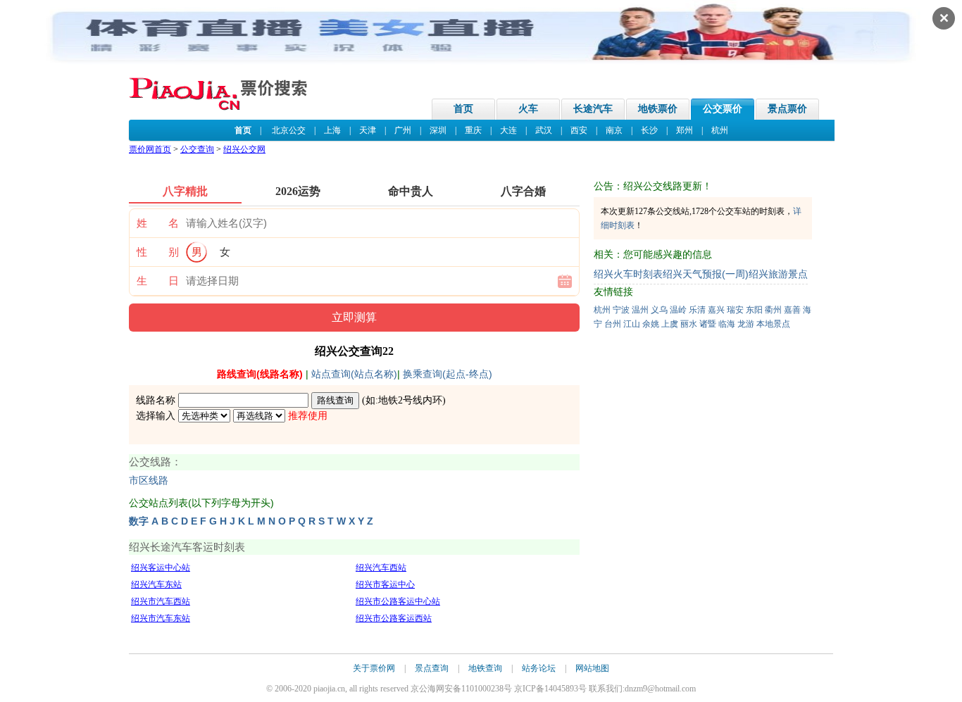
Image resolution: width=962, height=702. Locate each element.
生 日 (158, 281)
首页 (463, 109)
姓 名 (158, 223)
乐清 (697, 310)
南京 (614, 130)
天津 (367, 130)
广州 (402, 130)
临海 (726, 324)
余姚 (650, 324)
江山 (631, 324)
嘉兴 (716, 310)
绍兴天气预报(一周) (706, 274)
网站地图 (592, 668)
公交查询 (197, 149)
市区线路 (148, 480)
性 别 (158, 252)
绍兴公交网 (244, 149)
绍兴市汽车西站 (160, 601)
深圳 (438, 130)
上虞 (669, 324)
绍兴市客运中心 (385, 584)
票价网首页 (150, 149)
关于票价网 (374, 668)
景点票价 (787, 109)
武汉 (543, 130)
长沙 (649, 130)
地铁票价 (657, 109)
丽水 (688, 324)
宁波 (621, 310)
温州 (640, 310)
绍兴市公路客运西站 (394, 618)
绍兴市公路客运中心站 (398, 601)
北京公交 (289, 130)
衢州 (773, 310)
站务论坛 (539, 668)
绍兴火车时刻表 (628, 274)
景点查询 (432, 668)
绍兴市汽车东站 (160, 618)
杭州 (719, 130)
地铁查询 (485, 668)
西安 (578, 130)
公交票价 (722, 109)
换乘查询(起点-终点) (447, 374)
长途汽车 (593, 109)
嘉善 (792, 310)
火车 (528, 109)
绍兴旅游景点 (778, 274)
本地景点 (773, 324)
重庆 (473, 130)
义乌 (659, 310)
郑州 (684, 130)
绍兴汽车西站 (381, 567)
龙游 (745, 324)
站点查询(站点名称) (354, 374)
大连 (508, 130)
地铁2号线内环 (410, 400)
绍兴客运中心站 (160, 567)
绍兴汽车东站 (156, 584)
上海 (332, 130)
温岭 (678, 310)
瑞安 (735, 310)
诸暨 (707, 324)
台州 (612, 324)
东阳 (754, 310)
